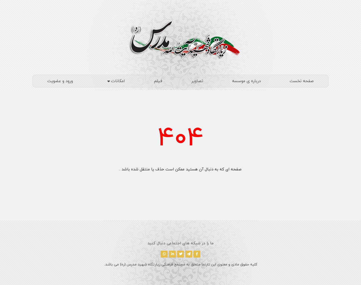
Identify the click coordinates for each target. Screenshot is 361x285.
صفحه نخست (302, 81)
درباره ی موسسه (246, 81)
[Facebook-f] (196, 254)
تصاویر (197, 81)
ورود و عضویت (60, 81)
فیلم (158, 81)
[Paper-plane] (188, 254)
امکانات (118, 81)
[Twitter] (180, 254)
